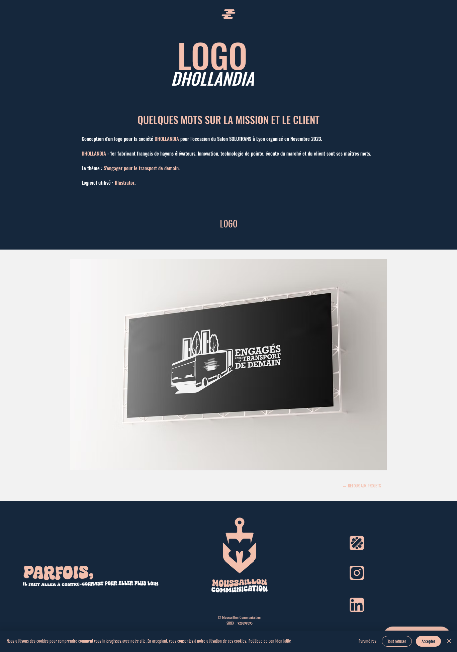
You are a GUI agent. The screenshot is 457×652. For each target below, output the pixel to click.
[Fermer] (449, 641)
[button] (228, 14)
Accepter (428, 641)
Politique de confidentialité (270, 641)
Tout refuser (396, 641)
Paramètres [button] (367, 641)
